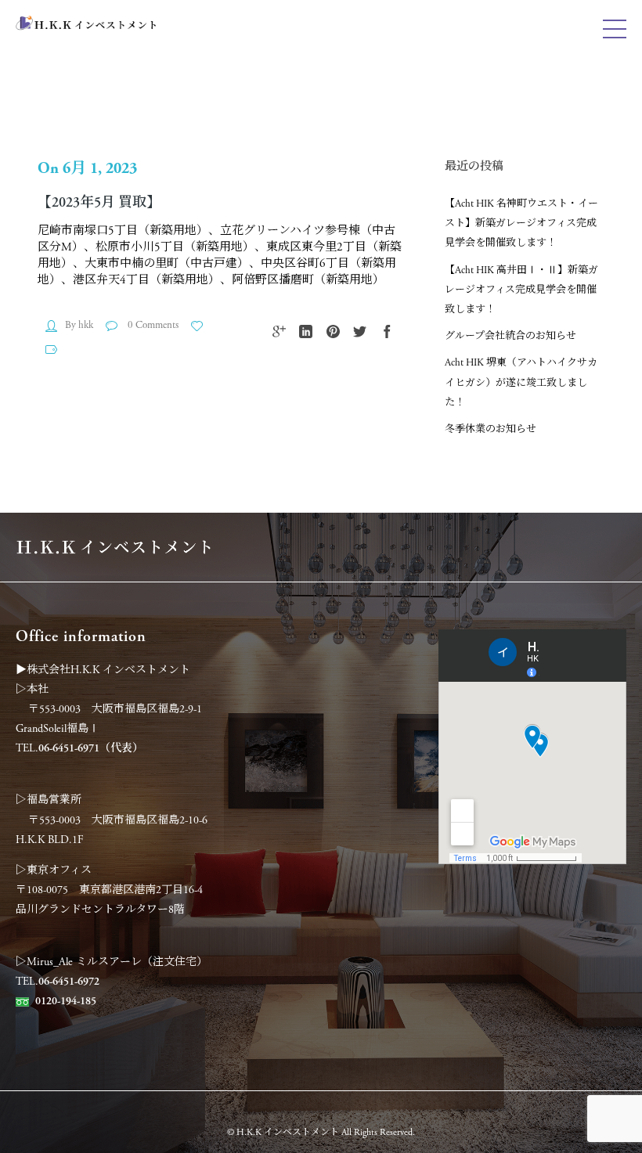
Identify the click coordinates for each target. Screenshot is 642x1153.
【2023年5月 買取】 (99, 202)
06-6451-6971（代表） (90, 748)
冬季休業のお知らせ (490, 429)
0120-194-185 (65, 1001)
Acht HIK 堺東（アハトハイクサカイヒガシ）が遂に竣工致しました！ (521, 382)
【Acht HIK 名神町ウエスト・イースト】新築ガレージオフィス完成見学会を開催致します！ (521, 223)
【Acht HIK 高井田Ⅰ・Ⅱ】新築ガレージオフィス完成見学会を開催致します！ (521, 290)
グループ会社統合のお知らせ (510, 336)
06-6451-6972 (68, 982)
